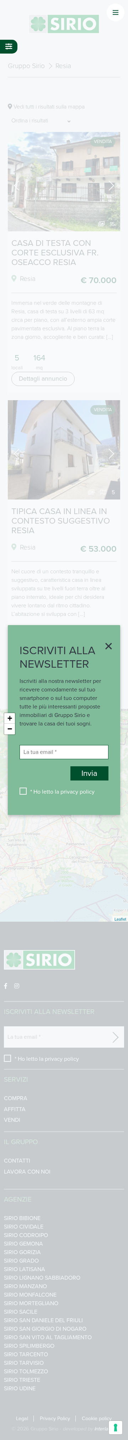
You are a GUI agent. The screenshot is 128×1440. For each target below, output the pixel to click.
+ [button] (9, 718)
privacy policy (77, 791)
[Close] (106, 647)
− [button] (9, 728)
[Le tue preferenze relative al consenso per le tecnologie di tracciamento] (115, 1427)
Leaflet (120, 919)
